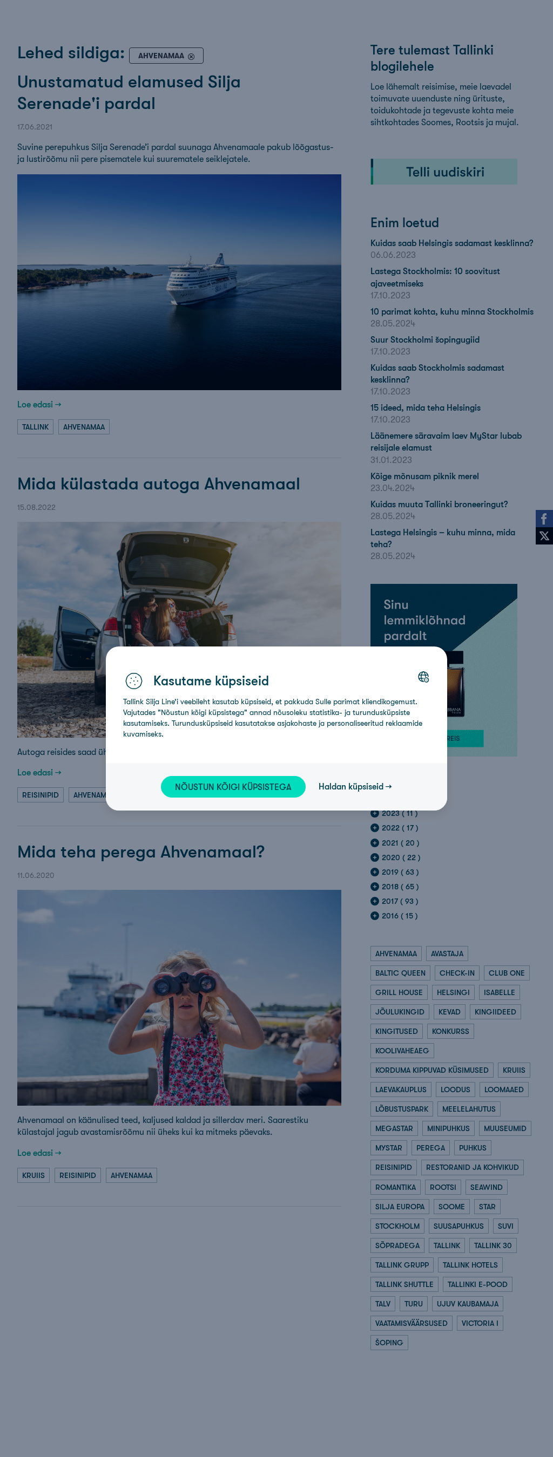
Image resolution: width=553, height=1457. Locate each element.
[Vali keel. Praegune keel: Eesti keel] (423, 676)
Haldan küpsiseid (351, 786)
